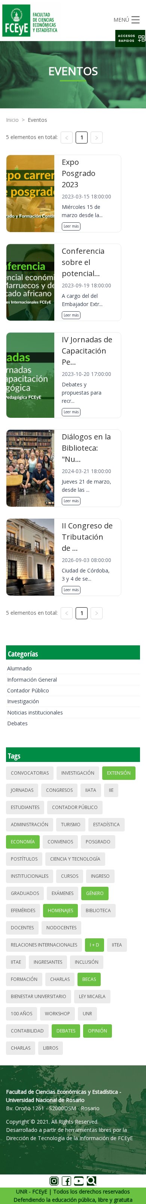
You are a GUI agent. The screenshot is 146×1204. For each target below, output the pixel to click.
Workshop (57, 1013)
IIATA (90, 790)
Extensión (119, 773)
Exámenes (62, 893)
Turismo (70, 824)
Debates (17, 723)
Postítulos (24, 859)
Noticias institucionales (35, 712)
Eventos (37, 119)
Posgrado (98, 842)
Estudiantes (25, 807)
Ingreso (100, 876)
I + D (94, 945)
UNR (87, 1013)
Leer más (71, 226)
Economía (23, 842)
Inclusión (86, 962)
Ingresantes (48, 962)
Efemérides (23, 910)
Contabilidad (27, 1031)
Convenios (60, 842)
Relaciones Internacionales (44, 945)
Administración (29, 824)
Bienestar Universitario (38, 996)
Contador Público (28, 690)
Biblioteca (98, 910)
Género (95, 893)
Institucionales (29, 876)
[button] (130, 38)
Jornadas (22, 790)
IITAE (16, 962)
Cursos (69, 876)
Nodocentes (61, 927)
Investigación (23, 701)
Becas (89, 979)
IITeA (117, 945)
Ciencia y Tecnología (75, 859)
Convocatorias (30, 773)
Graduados (25, 893)
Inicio (12, 119)
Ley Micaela (92, 996)
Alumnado (19, 668)
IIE (111, 790)
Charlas (60, 979)
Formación (24, 979)
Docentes (22, 927)
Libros (50, 1048)
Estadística (106, 824)
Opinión (97, 1031)
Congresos (59, 790)
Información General (32, 679)
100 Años (21, 1013)
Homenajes (60, 910)
